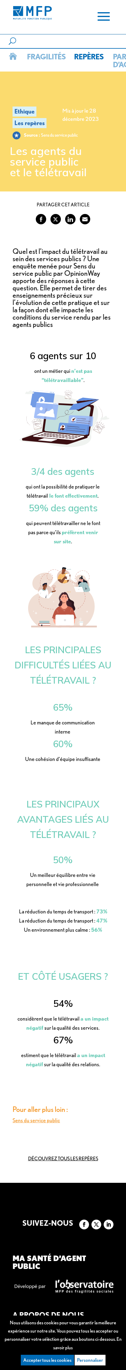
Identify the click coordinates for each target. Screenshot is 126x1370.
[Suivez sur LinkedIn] (108, 1224)
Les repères (29, 123)
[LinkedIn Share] (70, 219)
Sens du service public (36, 1120)
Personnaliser (90, 1360)
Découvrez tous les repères (63, 1159)
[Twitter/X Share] (55, 219)
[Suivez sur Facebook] (84, 1224)
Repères (88, 56)
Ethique (24, 111)
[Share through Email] (85, 219)
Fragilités (45, 56)
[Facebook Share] (41, 219)
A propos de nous (48, 1315)
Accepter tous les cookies (47, 1360)
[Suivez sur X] (96, 1224)
